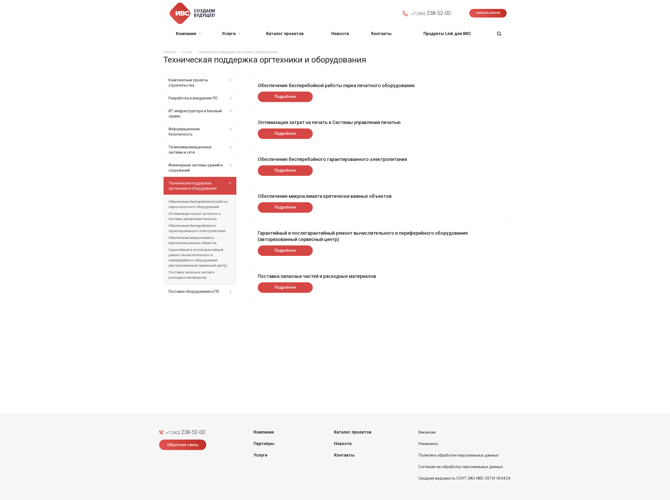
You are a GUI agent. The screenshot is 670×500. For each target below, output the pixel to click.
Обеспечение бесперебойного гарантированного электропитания (332, 159)
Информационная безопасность (184, 131)
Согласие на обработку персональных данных (460, 466)
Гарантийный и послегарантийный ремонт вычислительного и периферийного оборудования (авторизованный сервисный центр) (198, 257)
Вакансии (427, 432)
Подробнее (285, 96)
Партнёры (264, 443)
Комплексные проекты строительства (188, 82)
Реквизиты (428, 443)
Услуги (229, 33)
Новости (340, 33)
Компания (186, 33)
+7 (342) (431, 13)
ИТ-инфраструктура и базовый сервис (195, 113)
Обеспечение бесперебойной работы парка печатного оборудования (336, 85)
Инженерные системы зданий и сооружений (196, 167)
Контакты (381, 33)
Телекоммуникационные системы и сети (190, 149)
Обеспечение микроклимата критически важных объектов (325, 196)
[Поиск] (499, 34)
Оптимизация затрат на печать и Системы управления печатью (329, 122)
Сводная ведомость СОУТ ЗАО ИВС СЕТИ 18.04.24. (464, 478)
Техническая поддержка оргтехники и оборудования (193, 185)
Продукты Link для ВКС (447, 33)
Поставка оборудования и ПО (194, 291)
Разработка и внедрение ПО (193, 98)
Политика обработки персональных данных (458, 455)
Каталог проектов (285, 33)
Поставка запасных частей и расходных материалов (317, 276)
